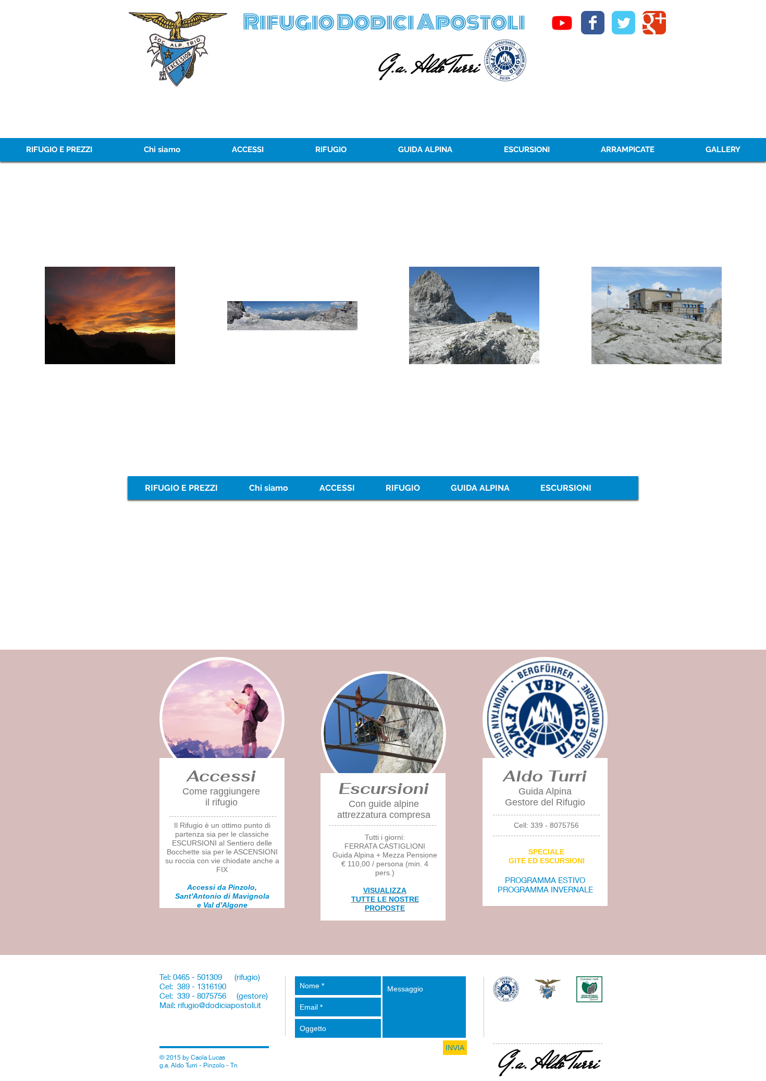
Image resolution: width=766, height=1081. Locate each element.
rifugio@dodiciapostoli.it (219, 1005)
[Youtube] (562, 22)
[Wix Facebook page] (592, 22)
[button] (627, 150)
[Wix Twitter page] (623, 22)
